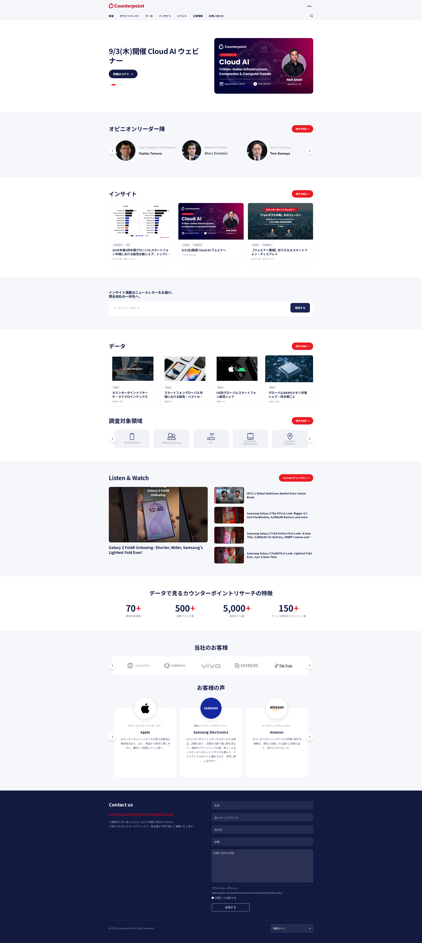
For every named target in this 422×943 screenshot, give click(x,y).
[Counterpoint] (126, 6)
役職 (217, 842)
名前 (217, 805)
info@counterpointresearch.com (141, 814)
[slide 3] (116, 89)
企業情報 (198, 16)
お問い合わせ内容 (223, 853)
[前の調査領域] (112, 438)
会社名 (218, 830)
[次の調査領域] (309, 438)
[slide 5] (123, 89)
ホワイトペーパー (129, 16)
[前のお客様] (112, 665)
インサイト (165, 16)
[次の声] (309, 736)
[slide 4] (120, 89)
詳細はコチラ (123, 79)
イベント (182, 16)
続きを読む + (302, 128)
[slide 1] (109, 89)
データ (149, 16)
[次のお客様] (309, 665)
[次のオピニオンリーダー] (309, 150)
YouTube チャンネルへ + (296, 477)
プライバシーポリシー (226, 888)
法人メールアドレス (226, 818)
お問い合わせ (216, 16)
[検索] (311, 16)
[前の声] (112, 736)
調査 (111, 16)
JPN (309, 6)
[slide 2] (112, 89)
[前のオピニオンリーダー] (112, 150)
